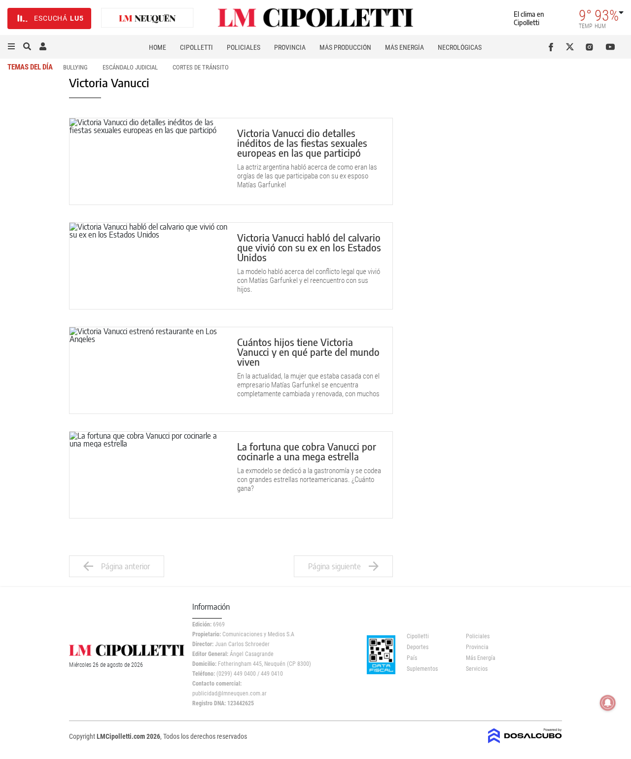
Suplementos (422, 669)
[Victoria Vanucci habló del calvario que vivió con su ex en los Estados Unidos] (148, 266)
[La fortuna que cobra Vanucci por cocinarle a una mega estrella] (148, 475)
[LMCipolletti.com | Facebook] (553, 46)
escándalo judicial (130, 67)
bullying (75, 67)
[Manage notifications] (608, 703)
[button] (11, 46)
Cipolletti (196, 47)
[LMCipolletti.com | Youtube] (610, 46)
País (412, 658)
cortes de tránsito (201, 67)
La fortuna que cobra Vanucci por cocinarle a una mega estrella (306, 451)
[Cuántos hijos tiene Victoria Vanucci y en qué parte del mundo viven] (148, 370)
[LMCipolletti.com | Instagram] (591, 46)
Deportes (417, 647)
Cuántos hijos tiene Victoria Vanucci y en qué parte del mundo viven (308, 352)
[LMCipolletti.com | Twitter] (572, 46)
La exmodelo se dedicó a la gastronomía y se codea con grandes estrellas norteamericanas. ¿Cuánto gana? (309, 479)
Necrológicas (460, 47)
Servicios (477, 669)
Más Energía (404, 47)
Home (157, 47)
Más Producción (345, 47)
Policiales (243, 47)
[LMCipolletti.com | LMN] (147, 18)
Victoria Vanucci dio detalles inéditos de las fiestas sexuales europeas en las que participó (302, 143)
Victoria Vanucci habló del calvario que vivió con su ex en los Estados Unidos (309, 247)
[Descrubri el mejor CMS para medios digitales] (525, 740)
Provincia (290, 47)
